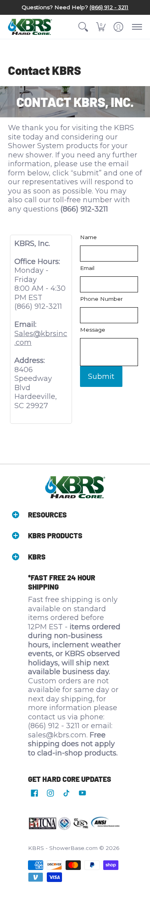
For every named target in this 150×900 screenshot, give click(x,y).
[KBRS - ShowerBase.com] (30, 27)
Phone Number (101, 299)
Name (88, 237)
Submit (101, 376)
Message (92, 329)
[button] (83, 27)
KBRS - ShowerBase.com (63, 848)
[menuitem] (83, 27)
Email (87, 268)
